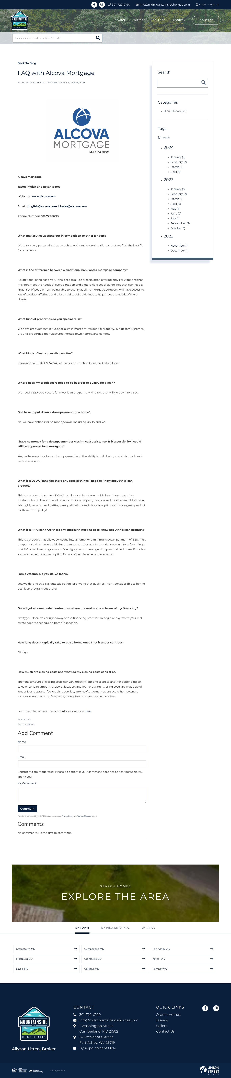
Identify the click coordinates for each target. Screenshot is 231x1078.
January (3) (177, 157)
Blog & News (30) (175, 111)
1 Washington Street (98, 1029)
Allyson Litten (31, 82)
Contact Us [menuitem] (165, 1031)
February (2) (178, 162)
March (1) (176, 167)
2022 (168, 236)
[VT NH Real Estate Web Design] (209, 1070)
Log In (203, 4)
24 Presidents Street (97, 1040)
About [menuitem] (178, 20)
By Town (82, 927)
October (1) (177, 228)
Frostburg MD (24, 958)
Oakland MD (91, 968)
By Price (148, 927)
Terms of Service (84, 816)
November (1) (179, 245)
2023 (168, 179)
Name (22, 742)
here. (88, 711)
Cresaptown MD (25, 948)
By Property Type (115, 927)
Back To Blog (27, 63)
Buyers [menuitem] (139, 20)
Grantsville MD (92, 958)
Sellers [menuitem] (159, 20)
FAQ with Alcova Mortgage (56, 72)
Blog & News (26, 724)
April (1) (175, 172)
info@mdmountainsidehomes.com (165, 4)
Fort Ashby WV (161, 948)
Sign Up (214, 4)
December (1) (179, 250)
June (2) (175, 213)
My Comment (27, 783)
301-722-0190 (120, 4)
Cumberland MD (94, 948)
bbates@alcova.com (72, 206)
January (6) (177, 189)
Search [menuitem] (120, 20)
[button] (98, 38)
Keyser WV (159, 958)
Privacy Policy (67, 816)
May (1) (175, 208)
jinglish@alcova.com (42, 206)
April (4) (175, 204)
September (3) (180, 223)
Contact (206, 20)
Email (21, 757)
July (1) (174, 218)
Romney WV (160, 968)
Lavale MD (22, 968)
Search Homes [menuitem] (168, 1015)
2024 (169, 147)
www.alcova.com (43, 196)
